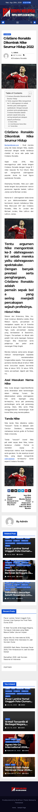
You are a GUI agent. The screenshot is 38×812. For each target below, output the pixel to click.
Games (7, 538)
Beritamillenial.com (12, 145)
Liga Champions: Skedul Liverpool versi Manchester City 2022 (12, 500)
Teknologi (24, 540)
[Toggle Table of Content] (29, 93)
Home (14, 807)
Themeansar (19, 802)
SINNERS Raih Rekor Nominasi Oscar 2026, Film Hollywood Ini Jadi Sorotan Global (19, 649)
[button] (31, 22)
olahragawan (10, 459)
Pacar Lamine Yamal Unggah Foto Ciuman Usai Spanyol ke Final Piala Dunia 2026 (18, 620)
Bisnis (13, 739)
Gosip (13, 538)
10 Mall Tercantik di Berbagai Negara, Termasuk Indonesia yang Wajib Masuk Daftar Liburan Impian (18, 630)
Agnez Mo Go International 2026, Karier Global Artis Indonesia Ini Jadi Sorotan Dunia (18, 640)
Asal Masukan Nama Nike (18, 124)
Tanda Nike (14, 126)
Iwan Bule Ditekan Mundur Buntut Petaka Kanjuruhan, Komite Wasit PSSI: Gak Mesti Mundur (25, 502)
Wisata (7, 545)
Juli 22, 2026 (12, 705)
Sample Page (22, 807)
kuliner (27, 538)
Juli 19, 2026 (12, 728)
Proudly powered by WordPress (12, 800)
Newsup (31, 800)
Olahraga (7, 34)
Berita (8, 719)
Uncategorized (10, 543)
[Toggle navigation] (17, 22)
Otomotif (17, 540)
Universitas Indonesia (23, 543)
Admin (15, 52)
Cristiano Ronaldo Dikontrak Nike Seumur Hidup (19, 97)
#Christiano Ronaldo (19, 58)
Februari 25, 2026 (14, 750)
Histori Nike (13, 122)
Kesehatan (20, 538)
